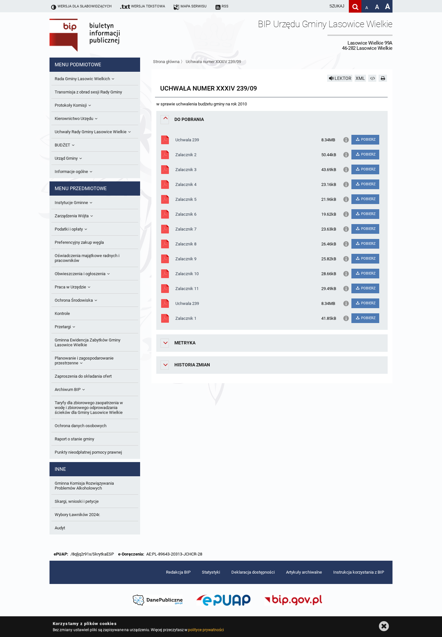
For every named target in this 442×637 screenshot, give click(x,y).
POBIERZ (368, 139)
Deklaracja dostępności (253, 572)
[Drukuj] (383, 78)
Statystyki (211, 572)
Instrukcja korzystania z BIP (358, 572)
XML (360, 78)
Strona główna (166, 61)
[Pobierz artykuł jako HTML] (372, 78)
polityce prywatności (206, 630)
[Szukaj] (355, 6)
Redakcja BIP (178, 572)
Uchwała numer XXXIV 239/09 (213, 61)
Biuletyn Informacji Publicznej (103, 35)
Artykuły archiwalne (304, 572)
